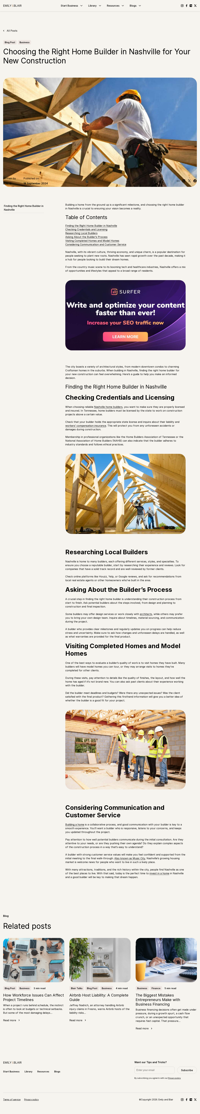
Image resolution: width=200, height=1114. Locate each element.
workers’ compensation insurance (85, 425)
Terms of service (11, 1099)
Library (92, 5)
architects (146, 614)
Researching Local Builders (81, 233)
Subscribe (187, 1070)
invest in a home (159, 873)
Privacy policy (174, 1078)
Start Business (69, 5)
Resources (113, 5)
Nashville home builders (108, 406)
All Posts (12, 30)
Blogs (133, 5)
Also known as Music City (129, 858)
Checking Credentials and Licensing (86, 229)
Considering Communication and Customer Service (95, 244)
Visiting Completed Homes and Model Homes (92, 240)
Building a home (74, 824)
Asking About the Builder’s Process (86, 236)
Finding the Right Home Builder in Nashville (23, 207)
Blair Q (7, 183)
